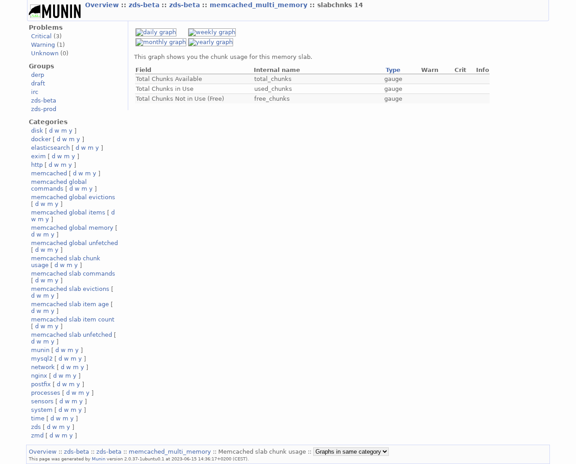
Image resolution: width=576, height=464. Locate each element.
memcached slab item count (72, 319)
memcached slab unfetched (71, 334)
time (38, 418)
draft (38, 83)
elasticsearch (50, 147)
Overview (103, 5)
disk (37, 130)
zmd (37, 435)
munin (40, 350)
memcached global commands (59, 185)
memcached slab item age (70, 304)
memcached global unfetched (74, 243)
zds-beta (145, 5)
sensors (42, 401)
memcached (49, 173)
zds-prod (43, 109)
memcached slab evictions (70, 289)
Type (393, 70)
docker (41, 139)
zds (36, 427)
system (42, 409)
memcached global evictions (73, 197)
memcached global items (68, 212)
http (37, 164)
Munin (98, 458)
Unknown (44, 53)
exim (38, 156)
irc (34, 92)
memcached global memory (72, 227)
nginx (39, 375)
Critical (41, 36)
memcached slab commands (73, 273)
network (43, 367)
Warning (43, 44)
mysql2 (42, 358)
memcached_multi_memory (260, 5)
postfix (41, 384)
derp (37, 74)
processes (45, 392)
